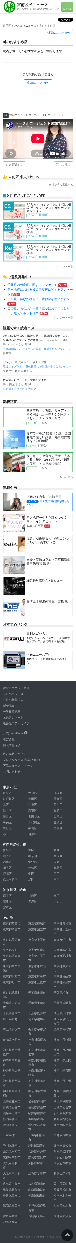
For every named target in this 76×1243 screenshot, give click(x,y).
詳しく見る (63, 165)
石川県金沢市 (62, 1113)
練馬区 (32, 828)
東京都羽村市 (62, 956)
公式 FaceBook (13, 733)
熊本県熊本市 (62, 1206)
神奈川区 (34, 856)
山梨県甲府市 (11, 1151)
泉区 (56, 850)
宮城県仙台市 (62, 1107)
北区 (6, 805)
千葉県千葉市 (37, 1003)
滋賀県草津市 (37, 1173)
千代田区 (34, 822)
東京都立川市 (11, 950)
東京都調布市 (62, 950)
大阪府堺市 (35, 1163)
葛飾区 (58, 799)
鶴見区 (58, 868)
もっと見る (66, 477)
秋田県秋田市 (62, 1101)
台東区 (58, 816)
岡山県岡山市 (62, 1184)
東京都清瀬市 (11, 929)
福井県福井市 (37, 1113)
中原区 (58, 901)
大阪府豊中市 (62, 1163)
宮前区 (7, 25)
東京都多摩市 (37, 950)
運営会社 (9, 739)
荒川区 (32, 793)
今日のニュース (13, 694)
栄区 (56, 862)
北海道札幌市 (11, 1101)
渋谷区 (7, 810)
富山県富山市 (37, 1119)
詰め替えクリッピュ (15, 388)
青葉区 (7, 850)
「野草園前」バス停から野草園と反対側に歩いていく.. (36, 348)
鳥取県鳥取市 (11, 1189)
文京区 (58, 828)
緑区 (31, 879)
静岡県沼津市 (37, 1145)
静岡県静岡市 (11, 1145)
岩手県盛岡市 (37, 1101)
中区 (31, 874)
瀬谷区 (7, 868)
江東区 (32, 805)
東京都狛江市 (62, 940)
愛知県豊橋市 (11, 1125)
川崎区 (32, 895)
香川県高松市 (11, 1195)
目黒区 (32, 834)
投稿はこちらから (59, 32)
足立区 (7, 793)
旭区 (31, 850)
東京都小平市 (37, 940)
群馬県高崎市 (62, 1029)
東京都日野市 (11, 976)
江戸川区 (9, 799)
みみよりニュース (25, 25)
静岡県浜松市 (62, 1145)
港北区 (32, 862)
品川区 (58, 805)
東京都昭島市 (11, 923)
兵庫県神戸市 (37, 1151)
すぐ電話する (14, 165)
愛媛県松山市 (62, 1189)
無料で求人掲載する (61, 184)
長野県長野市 (62, 1135)
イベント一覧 (65, 266)
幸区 (56, 895)
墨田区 (7, 816)
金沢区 (58, 856)
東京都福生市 (62, 976)
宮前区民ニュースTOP (17, 688)
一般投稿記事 (11, 711)
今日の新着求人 (13, 700)
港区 (6, 834)
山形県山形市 (11, 1113)
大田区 (32, 799)
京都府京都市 (11, 1157)
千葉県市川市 (37, 992)
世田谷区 (34, 816)
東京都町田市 (11, 982)
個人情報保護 (11, 745)
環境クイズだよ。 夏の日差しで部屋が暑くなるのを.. (36, 366)
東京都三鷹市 (37, 982)
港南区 (7, 862)
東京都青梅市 (62, 923)
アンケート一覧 (63, 317)
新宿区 (32, 810)
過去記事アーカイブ (16, 723)
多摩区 (32, 901)
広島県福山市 (37, 1184)
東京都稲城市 (37, 923)
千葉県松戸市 (37, 1013)
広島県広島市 (11, 1184)
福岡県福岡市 (11, 1206)
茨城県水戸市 (11, 1040)
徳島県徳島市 (37, 1195)
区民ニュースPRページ (18, 766)
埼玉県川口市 (62, 1013)
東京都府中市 (37, 976)
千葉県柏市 (61, 992)
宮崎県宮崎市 (11, 1216)
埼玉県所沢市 (11, 1029)
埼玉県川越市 (11, 1019)
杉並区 (58, 810)
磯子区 (7, 856)
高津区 (7, 901)
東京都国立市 (37, 929)
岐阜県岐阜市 (62, 1125)
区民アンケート (13, 717)
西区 (56, 874)
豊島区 (58, 822)
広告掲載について (14, 754)
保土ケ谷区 (10, 879)
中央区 (7, 822)
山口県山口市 (37, 1189)
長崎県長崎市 (37, 1216)
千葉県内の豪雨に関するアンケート (36, 285)
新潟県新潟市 (11, 1119)
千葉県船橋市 (11, 1013)
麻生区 (7, 895)
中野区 (7, 828)
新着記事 (9, 706)
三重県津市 (10, 1135)
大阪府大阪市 (62, 1157)
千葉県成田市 (62, 1003)
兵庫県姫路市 (62, 1151)
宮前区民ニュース (32, 4)
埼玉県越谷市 (37, 1019)
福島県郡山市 (37, 1107)
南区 (56, 879)
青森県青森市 (11, 1107)
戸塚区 (7, 874)
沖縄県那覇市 (11, 1222)
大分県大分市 (62, 1216)
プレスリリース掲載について (22, 760)
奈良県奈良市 (37, 1157)
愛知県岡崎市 (62, 1119)
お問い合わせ (11, 771)
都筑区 (32, 868)
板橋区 (58, 793)
